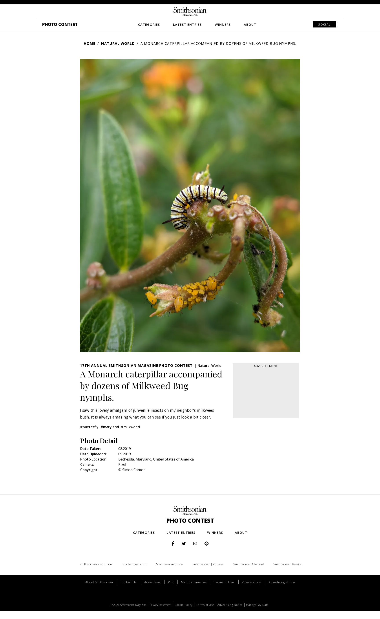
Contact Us (129, 582)
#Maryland (109, 426)
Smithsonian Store (169, 564)
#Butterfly (89, 426)
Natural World (118, 43)
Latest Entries (187, 24)
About (250, 24)
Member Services (194, 582)
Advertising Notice (282, 582)
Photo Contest (60, 24)
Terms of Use (224, 582)
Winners (223, 24)
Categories (149, 24)
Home (89, 43)
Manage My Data (257, 605)
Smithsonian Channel (248, 564)
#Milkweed (130, 426)
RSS (170, 582)
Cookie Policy (184, 605)
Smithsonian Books (287, 564)
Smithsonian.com (134, 564)
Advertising (152, 582)
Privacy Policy (251, 582)
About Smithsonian (99, 582)
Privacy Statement (160, 605)
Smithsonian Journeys (208, 564)
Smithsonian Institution (95, 564)
